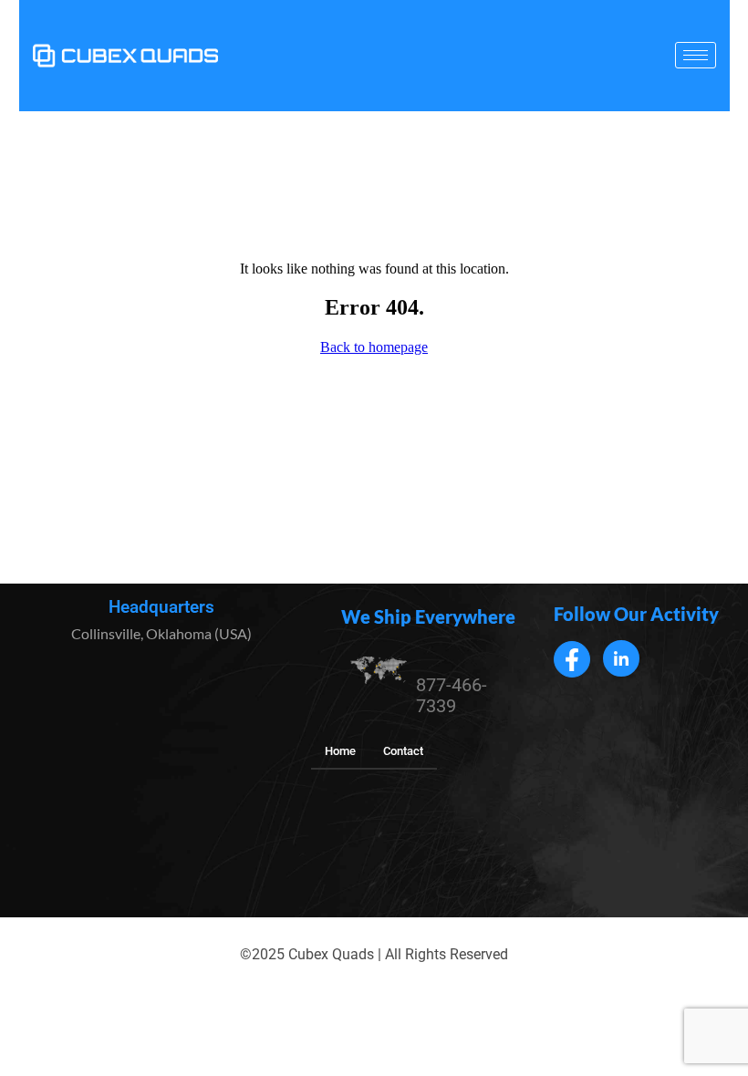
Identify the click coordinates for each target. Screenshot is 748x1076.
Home (340, 751)
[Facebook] (572, 659)
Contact (403, 751)
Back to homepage (374, 347)
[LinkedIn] (621, 658)
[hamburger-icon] (695, 55)
